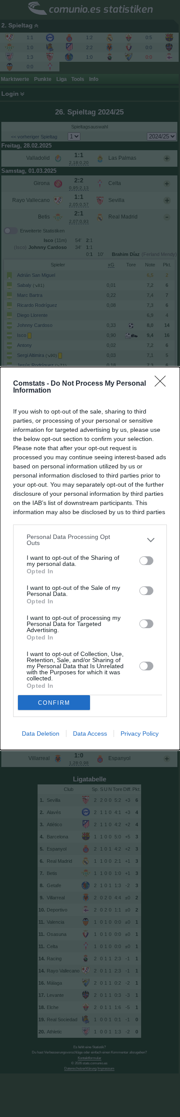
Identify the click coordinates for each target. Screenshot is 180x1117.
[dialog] (90, 558)
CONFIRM (54, 703)
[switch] (146, 560)
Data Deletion (40, 733)
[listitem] (90, 540)
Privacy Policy (140, 733)
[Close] (163, 384)
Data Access (90, 733)
